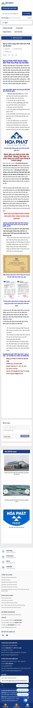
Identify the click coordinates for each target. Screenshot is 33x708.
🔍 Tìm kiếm (27, 13)
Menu (6, 22)
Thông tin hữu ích (7, 32)
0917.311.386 (17, 648)
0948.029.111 (9, 648)
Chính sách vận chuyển (7, 600)
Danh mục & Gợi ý (17, 38)
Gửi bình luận (25, 436)
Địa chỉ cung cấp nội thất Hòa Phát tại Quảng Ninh (16, 500)
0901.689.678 (9, 663)
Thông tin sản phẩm (7, 28)
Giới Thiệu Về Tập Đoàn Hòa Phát (9, 587)
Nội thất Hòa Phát (11, 81)
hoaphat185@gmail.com (10, 627)
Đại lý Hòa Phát (18, 32)
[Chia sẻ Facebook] (9, 55)
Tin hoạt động (19, 28)
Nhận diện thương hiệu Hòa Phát (9, 582)
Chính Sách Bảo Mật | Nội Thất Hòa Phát (11, 607)
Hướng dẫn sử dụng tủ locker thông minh (11, 614)
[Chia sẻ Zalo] (12, 55)
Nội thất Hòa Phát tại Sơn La (16, 527)
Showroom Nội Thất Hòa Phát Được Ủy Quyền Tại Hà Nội (16, 473)
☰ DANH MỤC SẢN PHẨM (9, 8)
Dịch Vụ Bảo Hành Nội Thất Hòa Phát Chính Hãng (13, 605)
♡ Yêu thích (29, 18)
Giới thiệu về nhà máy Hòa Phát (8, 577)
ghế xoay (19, 102)
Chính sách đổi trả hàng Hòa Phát (9, 602)
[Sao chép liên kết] (16, 55)
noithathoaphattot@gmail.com (13, 670)
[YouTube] (7, 635)
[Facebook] (3, 635)
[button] (5, 491)
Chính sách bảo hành (6, 598)
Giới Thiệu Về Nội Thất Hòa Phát (9, 584)
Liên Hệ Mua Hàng (5, 580)
